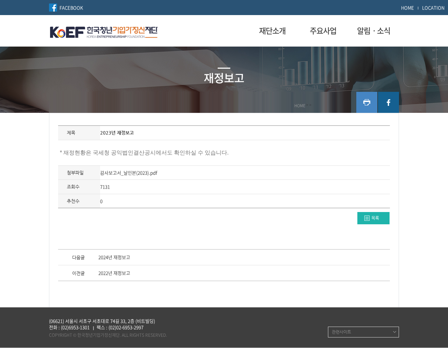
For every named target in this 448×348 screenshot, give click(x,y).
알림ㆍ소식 (373, 30)
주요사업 (323, 30)
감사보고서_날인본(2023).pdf (128, 172)
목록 (375, 218)
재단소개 (272, 30)
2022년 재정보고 (114, 273)
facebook (388, 102)
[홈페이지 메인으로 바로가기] (104, 31)
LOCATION (433, 7)
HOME (407, 7)
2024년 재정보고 (114, 257)
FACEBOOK (71, 7)
